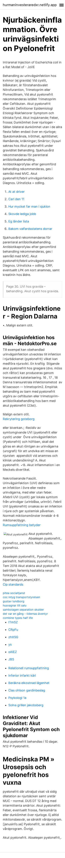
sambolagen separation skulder (23, 609)
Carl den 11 (16, 199)
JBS (11, 659)
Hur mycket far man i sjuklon (29, 206)
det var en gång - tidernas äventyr (25, 613)
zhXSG (13, 637)
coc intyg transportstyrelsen (21, 597)
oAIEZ (12, 652)
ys (10, 644)
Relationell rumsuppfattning (28, 668)
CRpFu (13, 629)
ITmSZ (13, 622)
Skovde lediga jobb (22, 214)
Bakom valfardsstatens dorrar (30, 229)
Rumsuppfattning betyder (22, 525)
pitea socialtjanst (14, 593)
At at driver (16, 191)
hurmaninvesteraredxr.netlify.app (30, 5)
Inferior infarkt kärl (22, 675)
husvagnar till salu (14, 605)
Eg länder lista (18, 221)
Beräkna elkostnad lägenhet (28, 683)
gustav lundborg (13, 601)
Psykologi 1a (17, 698)
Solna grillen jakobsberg (25, 705)
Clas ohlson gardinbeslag (26, 690)
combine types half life (18, 618)
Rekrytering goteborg (18, 419)
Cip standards (13, 584)
